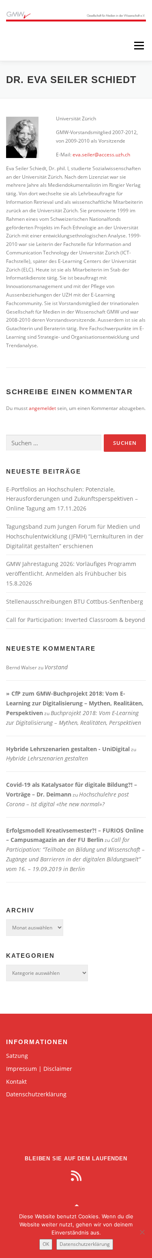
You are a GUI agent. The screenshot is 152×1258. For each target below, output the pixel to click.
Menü (138, 45)
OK (46, 1244)
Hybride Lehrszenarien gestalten (47, 758)
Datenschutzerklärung (36, 1094)
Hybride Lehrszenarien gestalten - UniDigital (68, 749)
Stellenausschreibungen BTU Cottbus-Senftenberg (74, 601)
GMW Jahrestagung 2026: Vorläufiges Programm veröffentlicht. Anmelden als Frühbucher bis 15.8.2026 (71, 573)
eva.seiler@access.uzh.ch (101, 154)
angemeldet (42, 408)
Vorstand (56, 667)
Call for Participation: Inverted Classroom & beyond (75, 620)
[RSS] (76, 1176)
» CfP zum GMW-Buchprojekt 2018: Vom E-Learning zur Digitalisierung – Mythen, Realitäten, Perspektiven (74, 703)
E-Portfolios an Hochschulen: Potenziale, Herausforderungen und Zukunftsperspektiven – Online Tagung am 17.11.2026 (72, 499)
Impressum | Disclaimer (39, 1068)
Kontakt (16, 1081)
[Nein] (142, 1232)
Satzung (17, 1055)
